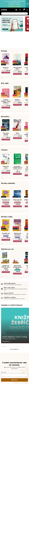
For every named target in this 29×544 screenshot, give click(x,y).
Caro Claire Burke (17, 101)
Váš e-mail (3, 372)
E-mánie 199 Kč (5, 230)
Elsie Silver (6, 68)
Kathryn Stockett (6, 201)
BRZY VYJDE (4, 96)
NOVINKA (3, 64)
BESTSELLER (4, 62)
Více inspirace (14, 349)
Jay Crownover (17, 201)
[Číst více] (12, 23)
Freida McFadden (17, 134)
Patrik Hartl (6, 103)
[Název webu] (4, 9)
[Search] (26, 13)
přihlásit (14, 380)
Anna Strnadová (17, 70)
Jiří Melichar (15, 169)
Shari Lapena (5, 135)
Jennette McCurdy (17, 235)
